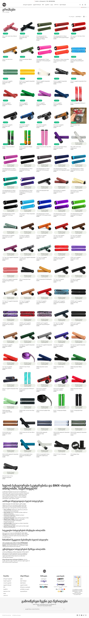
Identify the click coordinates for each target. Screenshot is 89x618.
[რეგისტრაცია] (64, 609)
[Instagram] (79, 615)
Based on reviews (77, 586)
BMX (4, 587)
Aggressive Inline (6, 591)
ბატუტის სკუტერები (7, 580)
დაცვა (4, 593)
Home (3, 12)
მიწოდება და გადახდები (25, 587)
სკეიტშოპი (5, 589)
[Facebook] (77, 615)
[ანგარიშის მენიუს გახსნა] (82, 4)
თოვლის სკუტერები (7, 582)
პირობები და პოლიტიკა (16, 615)
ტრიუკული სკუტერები (7, 578)
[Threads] (86, 615)
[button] (79, 16)
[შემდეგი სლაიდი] (51, 137)
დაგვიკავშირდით (23, 591)
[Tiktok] (83, 615)
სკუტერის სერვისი (23, 585)
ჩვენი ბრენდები (23, 580)
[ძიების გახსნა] (80, 4)
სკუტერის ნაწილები (7, 585)
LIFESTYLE (5, 595)
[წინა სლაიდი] (38, 137)
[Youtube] (81, 615)
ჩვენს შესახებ (23, 582)
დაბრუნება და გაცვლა (24, 589)
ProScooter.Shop (8, 615)
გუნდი (21, 578)
